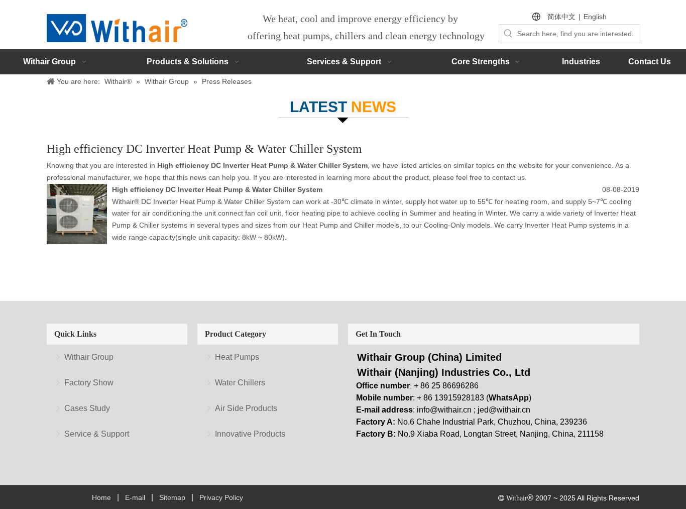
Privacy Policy (221, 497)
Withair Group (88, 357)
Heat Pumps (237, 357)
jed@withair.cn (504, 409)
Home (101, 497)
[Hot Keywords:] (508, 34)
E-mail (135, 497)
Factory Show (88, 382)
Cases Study (87, 408)
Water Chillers (240, 382)
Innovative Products (250, 434)
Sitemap (172, 497)
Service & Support (96, 434)
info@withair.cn (444, 409)
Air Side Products (246, 408)
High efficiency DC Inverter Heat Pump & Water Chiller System (217, 189)
